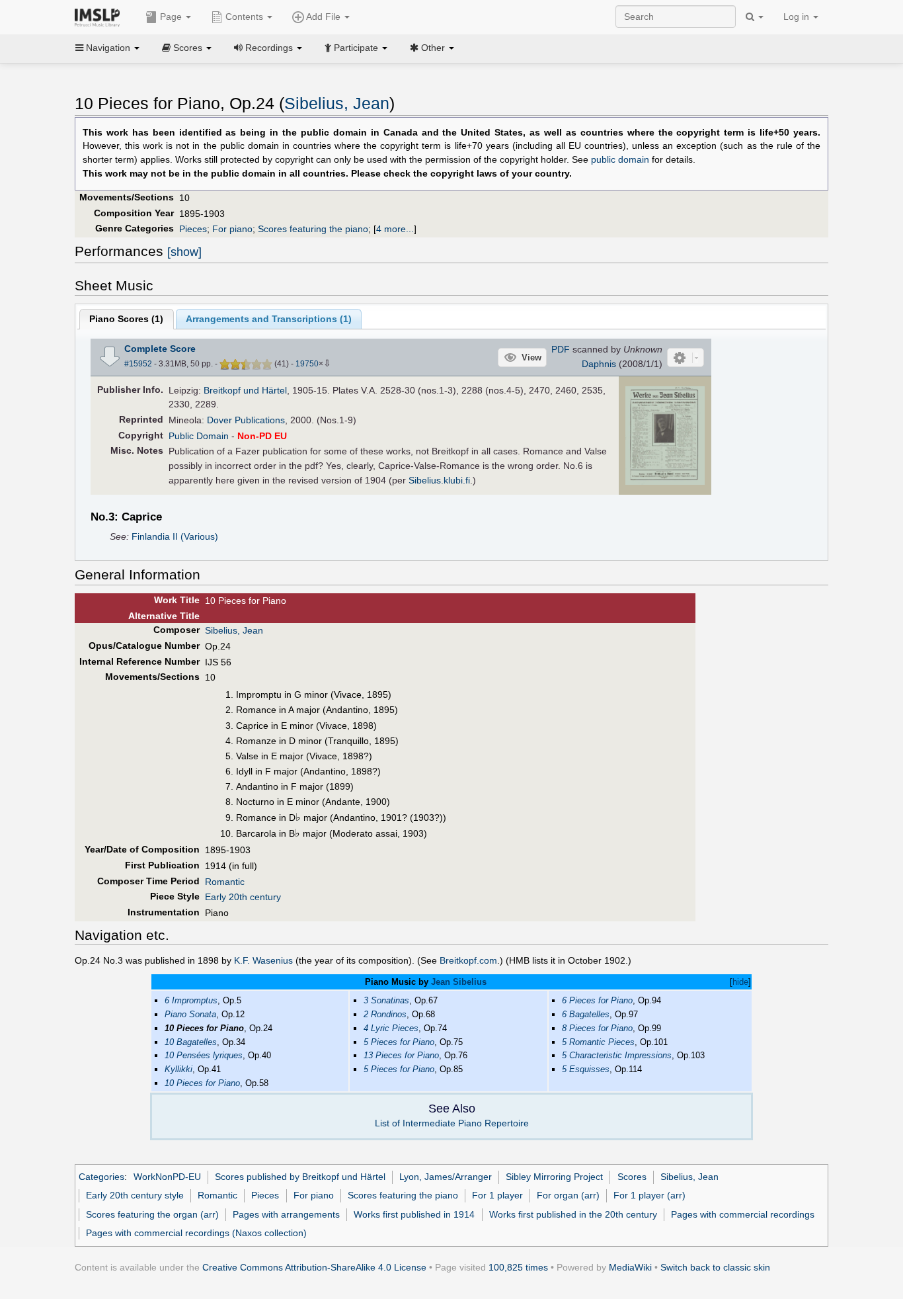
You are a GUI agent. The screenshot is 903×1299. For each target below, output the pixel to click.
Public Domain (199, 436)
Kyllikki (178, 1069)
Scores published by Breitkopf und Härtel (300, 1176)
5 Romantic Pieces (598, 1042)
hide (740, 982)
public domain (620, 160)
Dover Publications (246, 420)
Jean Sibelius (459, 982)
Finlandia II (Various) (175, 536)
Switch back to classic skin (715, 1267)
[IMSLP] (100, 16)
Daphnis (599, 363)
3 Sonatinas (386, 1000)
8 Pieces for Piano (597, 1028)
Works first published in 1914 (414, 1214)
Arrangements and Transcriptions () (269, 319)
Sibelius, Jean (336, 103)
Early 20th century (243, 897)
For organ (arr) (568, 1195)
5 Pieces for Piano (399, 1042)
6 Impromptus (191, 1000)
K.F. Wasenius (263, 960)
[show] (184, 252)
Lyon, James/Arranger (445, 1176)
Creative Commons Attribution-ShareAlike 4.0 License (314, 1267)
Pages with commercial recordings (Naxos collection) (196, 1233)
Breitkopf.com (468, 960)
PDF (560, 349)
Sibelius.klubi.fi (439, 480)
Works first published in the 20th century (573, 1214)
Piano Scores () (126, 319)
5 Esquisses (585, 1069)
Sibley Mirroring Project (554, 1176)
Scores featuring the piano (313, 229)
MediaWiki (630, 1267)
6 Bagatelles (585, 1014)
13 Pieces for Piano (401, 1055)
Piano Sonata (190, 1014)
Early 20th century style (135, 1195)
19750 (307, 363)
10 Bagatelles (191, 1042)
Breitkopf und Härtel (245, 390)
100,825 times (518, 1267)
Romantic (225, 881)
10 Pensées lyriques (204, 1055)
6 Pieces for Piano (597, 1000)
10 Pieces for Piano (202, 1083)
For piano (232, 229)
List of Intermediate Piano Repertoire (452, 1123)
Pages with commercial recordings (742, 1214)
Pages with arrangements (286, 1214)
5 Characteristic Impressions (617, 1055)
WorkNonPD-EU (167, 1176)
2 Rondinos (385, 1014)
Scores (632, 1176)
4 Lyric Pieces (391, 1028)
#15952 (138, 363)
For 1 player (497, 1195)
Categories (101, 1176)
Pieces (193, 229)
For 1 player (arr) (649, 1195)
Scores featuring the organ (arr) (152, 1214)
